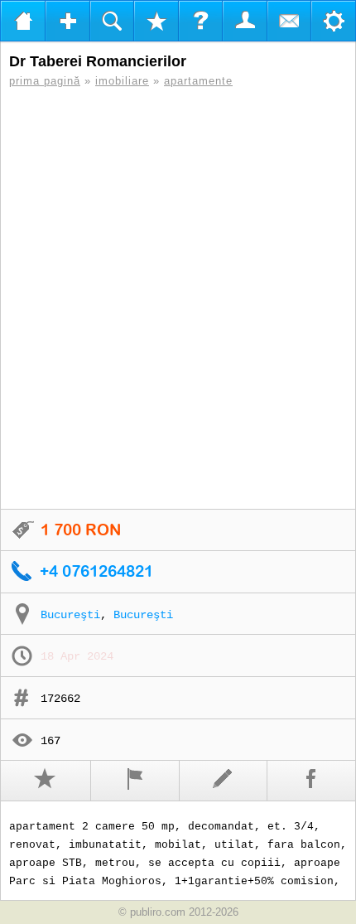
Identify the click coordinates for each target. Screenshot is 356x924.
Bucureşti (70, 615)
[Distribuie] (311, 780)
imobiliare (122, 81)
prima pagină (44, 81)
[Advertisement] (178, 298)
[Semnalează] (135, 780)
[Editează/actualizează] (224, 780)
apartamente (198, 81)
